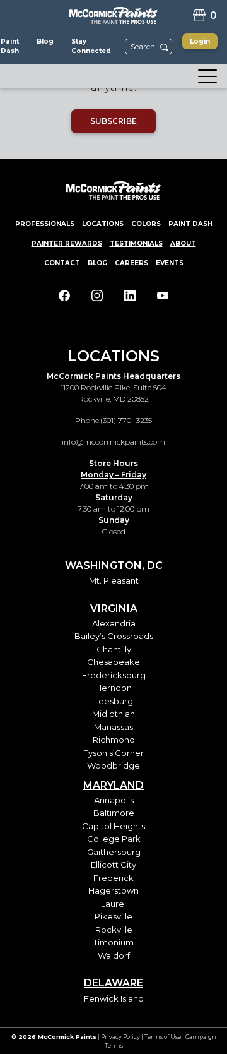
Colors (146, 224)
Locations (103, 224)
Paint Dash (190, 224)
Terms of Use (162, 1036)
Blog (97, 263)
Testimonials (136, 243)
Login (200, 41)
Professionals (44, 224)
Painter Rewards (67, 243)
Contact (62, 263)
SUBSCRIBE (113, 121)
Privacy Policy (120, 1036)
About (183, 243)
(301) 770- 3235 (126, 420)
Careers (131, 263)
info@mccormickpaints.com (113, 441)
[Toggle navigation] (203, 76)
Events (169, 263)
